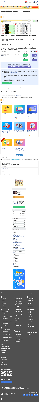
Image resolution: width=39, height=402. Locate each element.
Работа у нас (4, 364)
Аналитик (30, 300)
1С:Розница (30, 319)
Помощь (3, 362)
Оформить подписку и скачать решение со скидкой (19, 66)
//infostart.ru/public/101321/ (11, 90)
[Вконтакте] (27, 395)
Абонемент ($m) (16, 267)
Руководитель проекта (31, 302)
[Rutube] (37, 395)
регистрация (18, 174)
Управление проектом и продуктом (20, 304)
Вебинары (17, 327)
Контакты (3, 366)
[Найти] (37, 293)
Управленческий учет (17, 264)
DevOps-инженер (32, 305)
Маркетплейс (31, 309)
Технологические (19, 339)
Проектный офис (32, 332)
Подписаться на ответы (6, 159)
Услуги (16, 322)
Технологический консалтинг (6, 335)
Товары (30, 97)
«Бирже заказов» (13, 72)
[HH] (29, 395)
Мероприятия (6, 344)
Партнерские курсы (32, 306)
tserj (3, 168)
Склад (16, 97)
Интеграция (5, 323)
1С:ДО (29, 323)
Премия (4, 307)
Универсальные (31, 324)
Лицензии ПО (18, 334)
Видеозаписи (5, 346)
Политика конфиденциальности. (22, 388)
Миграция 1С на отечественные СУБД (7, 341)
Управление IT (18, 307)
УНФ (2, 97)
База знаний (5, 309)
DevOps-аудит (5, 331)
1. (1, 161)
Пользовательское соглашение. (8, 388)
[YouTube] (35, 395)
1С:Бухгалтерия (31, 311)
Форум (4, 350)
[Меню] (2, 2)
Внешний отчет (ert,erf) (17, 242)
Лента (3, 302)
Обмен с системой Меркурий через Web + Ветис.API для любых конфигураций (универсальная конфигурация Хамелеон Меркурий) (19, 151)
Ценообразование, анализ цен (18, 236)
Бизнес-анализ (18, 299)
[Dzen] (32, 395)
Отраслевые (18, 336)
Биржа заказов (6, 348)
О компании (4, 355)
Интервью (4, 303)
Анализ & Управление (18, 297)
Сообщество (5, 325)
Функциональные (6, 313)
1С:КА (29, 314)
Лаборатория (6, 328)
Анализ (19, 97)
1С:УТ (29, 317)
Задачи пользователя (7, 316)
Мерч (3, 352)
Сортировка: (25, 159)
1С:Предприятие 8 (16, 245)
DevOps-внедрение (6, 332)
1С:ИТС (17, 318)
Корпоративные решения (19, 330)
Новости (4, 298)
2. (1, 168)
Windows (14, 252)
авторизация (24, 174)
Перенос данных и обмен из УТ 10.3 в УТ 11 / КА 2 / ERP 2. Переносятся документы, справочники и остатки (6, 134)
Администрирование (7, 321)
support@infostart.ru (5, 379)
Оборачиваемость (24, 97)
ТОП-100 (4, 305)
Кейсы (16, 323)
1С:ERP (29, 312)
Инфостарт (18, 95)
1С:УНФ (30, 316)
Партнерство (18, 325)
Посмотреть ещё (19, 155)
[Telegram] (24, 395)
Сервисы (17, 320)
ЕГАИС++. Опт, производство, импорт (5, 115)
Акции (16, 316)
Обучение (31, 297)
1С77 (29, 328)
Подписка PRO (5, 311)
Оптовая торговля (16, 235)
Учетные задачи (5, 314)
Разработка (5, 318)
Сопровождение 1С (19, 315)
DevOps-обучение (6, 329)
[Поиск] (4, 2)
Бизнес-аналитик (16, 239)
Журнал (4, 297)
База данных (5, 320)
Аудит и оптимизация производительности (7, 338)
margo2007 (5, 161)
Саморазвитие (18, 311)
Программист (31, 298)
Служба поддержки (7, 369)
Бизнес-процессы (19, 301)
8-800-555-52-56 (5, 377)
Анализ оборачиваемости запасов (15, 11)
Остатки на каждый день (9, 97)
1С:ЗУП (30, 321)
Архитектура (18, 309)
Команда (17, 306)
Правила (3, 360)
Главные (4, 300)
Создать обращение (6, 382)
